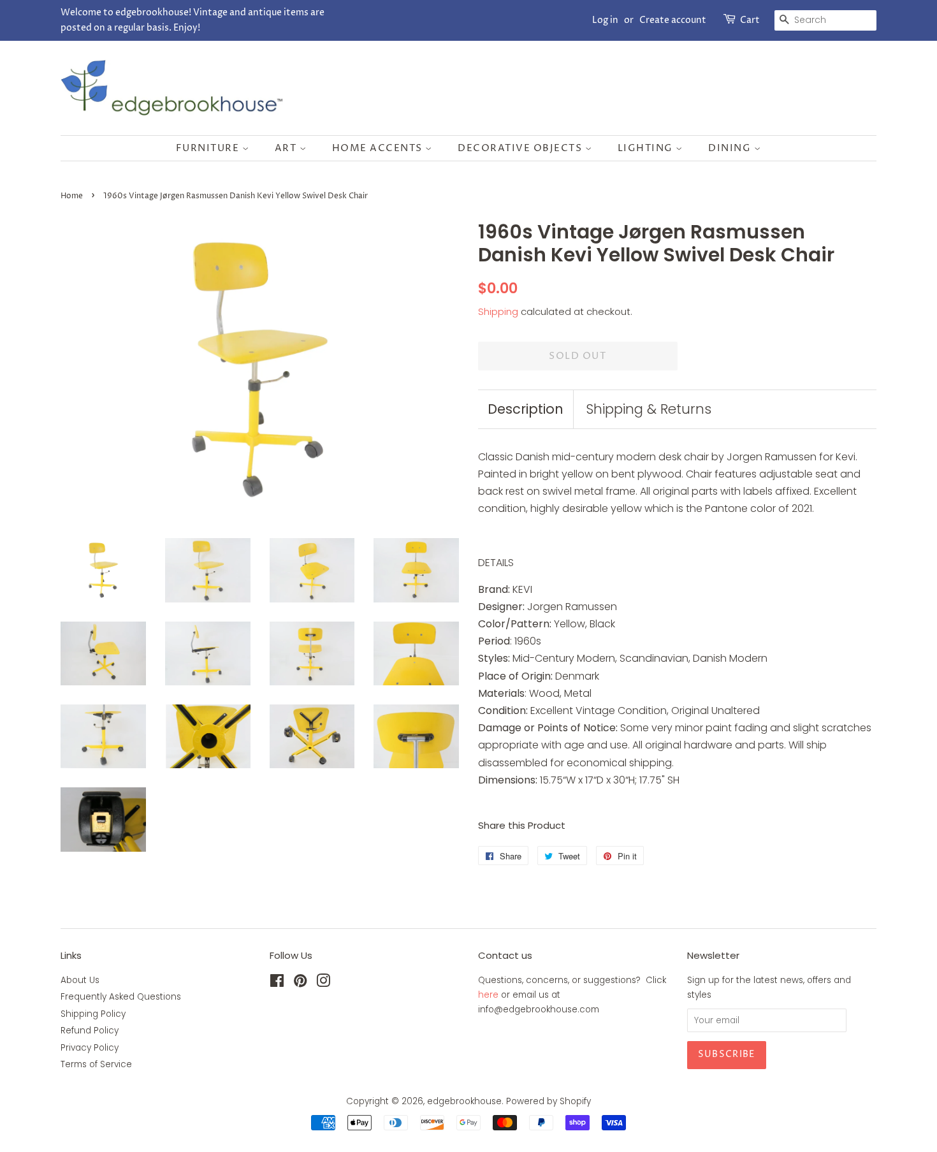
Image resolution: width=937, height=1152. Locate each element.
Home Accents (379, 148)
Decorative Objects (521, 148)
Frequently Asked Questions (121, 997)
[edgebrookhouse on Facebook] (277, 983)
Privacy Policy (90, 1048)
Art (287, 148)
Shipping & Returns (648, 409)
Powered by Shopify (548, 1101)
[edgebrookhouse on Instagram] (323, 983)
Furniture (209, 148)
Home (72, 196)
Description (525, 409)
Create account (672, 20)
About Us (80, 980)
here (488, 995)
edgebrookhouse (464, 1101)
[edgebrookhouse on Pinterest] (300, 983)
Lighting (647, 148)
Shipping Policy (93, 1014)
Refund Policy (90, 1030)
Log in (605, 20)
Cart (750, 20)
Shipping (498, 311)
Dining (731, 148)
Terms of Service (96, 1064)
